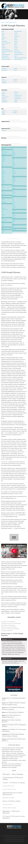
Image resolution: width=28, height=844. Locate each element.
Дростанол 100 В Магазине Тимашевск (10, 628)
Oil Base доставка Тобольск (8, 804)
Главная (3, 22)
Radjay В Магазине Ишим (8, 797)
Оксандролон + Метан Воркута (8, 621)
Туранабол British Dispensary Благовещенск (9, 789)
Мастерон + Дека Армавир (13, 774)
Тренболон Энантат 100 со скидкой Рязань (11, 623)
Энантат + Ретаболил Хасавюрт (14, 782)
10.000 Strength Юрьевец (11, 22)
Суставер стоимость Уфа (8, 785)
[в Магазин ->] (14, 666)
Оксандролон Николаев (6, 630)
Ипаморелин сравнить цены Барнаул (9, 807)
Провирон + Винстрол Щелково (11, 812)
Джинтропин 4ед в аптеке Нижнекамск (12, 793)
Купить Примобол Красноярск (8, 625)
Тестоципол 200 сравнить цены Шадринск (14, 817)
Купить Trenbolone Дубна (11, 801)
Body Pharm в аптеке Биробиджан (9, 627)
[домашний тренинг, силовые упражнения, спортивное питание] (14, 4)
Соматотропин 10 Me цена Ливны (13, 778)
